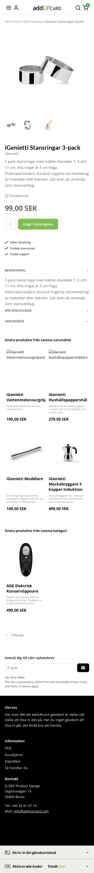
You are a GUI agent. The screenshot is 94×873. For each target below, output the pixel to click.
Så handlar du (16, 767)
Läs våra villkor (15, 677)
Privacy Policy (78, 682)
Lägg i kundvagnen (38, 224)
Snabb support (19, 254)
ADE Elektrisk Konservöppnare (22, 588)
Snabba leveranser (22, 248)
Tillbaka (16, 635)
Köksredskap (32, 21)
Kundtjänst (14, 754)
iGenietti (12, 153)
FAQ (8, 748)
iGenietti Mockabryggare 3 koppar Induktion (66, 484)
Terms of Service (20, 686)
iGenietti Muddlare (25, 478)
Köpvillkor (13, 761)
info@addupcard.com (31, 811)
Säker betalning (20, 242)
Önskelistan (19, 195)
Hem (8, 21)
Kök (18, 21)
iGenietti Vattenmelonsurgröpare (30, 397)
